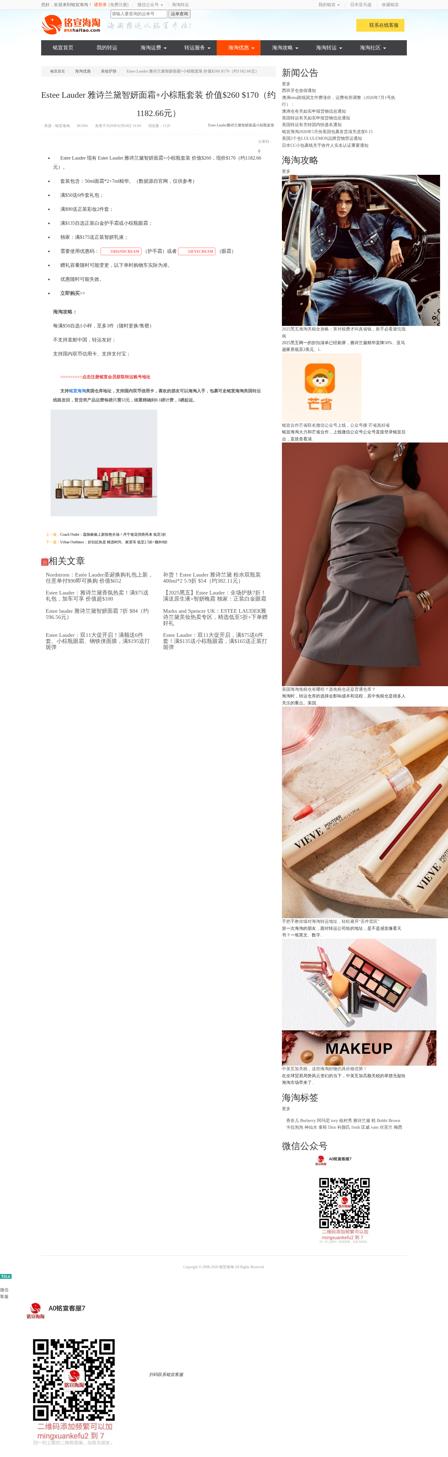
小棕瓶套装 (265, 125)
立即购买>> (72, 293)
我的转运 (107, 48)
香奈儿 (292, 1120)
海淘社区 (370, 48)
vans (375, 1127)
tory (334, 1120)
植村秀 (345, 1120)
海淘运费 (150, 48)
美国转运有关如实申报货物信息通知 (316, 118)
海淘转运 (180, 4)
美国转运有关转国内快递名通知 (312, 124)
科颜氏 (343, 1127)
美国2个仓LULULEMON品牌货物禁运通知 (322, 138)
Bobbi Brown (388, 1120)
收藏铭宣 (391, 4)
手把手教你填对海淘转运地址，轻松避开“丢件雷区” (330, 921)
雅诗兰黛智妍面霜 (241, 125)
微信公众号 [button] (148, 4)
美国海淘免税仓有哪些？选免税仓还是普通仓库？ (329, 689)
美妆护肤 (109, 71)
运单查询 (179, 14)
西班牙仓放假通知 (299, 90)
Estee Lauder (217, 125)
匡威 (365, 1127)
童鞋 (322, 1127)
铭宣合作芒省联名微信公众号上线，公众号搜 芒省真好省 (336, 425)
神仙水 (310, 1127)
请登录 (100, 4)
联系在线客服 (384, 25)
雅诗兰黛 (361, 1120)
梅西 (398, 1127)
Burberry (308, 1120)
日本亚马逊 (361, 4)
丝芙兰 (386, 1127)
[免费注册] (118, 4)
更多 (287, 84)
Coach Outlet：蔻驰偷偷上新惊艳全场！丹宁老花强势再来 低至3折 (113, 534)
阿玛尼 (323, 1120)
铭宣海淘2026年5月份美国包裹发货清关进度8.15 (327, 131)
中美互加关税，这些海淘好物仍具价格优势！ (324, 1069)
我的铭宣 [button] (327, 4)
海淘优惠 (238, 48)
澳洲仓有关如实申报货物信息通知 (314, 111)
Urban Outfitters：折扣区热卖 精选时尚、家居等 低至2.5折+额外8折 (114, 542)
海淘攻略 (282, 48)
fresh (355, 1127)
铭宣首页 (63, 48)
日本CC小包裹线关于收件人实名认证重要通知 (325, 145)
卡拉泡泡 (294, 1127)
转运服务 (194, 48)
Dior (332, 1127)
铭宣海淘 (71, 24)
